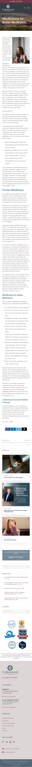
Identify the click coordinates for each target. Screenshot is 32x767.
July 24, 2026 (7, 537)
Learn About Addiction (8, 718)
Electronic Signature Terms (19, 764)
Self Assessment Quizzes (8, 723)
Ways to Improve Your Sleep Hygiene (13, 477)
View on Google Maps (9, 697)
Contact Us (5, 731)
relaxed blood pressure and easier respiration (14, 169)
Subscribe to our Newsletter (12, 749)
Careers (4, 728)
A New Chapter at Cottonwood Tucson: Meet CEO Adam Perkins (15, 511)
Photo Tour (5, 721)
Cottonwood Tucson (11, 26)
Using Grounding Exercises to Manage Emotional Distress (14, 593)
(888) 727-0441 (16, 1)
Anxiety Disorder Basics (10, 540)
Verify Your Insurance (7, 726)
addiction (24, 26)
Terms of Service (17, 763)
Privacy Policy (8, 763)
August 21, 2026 (8, 475)
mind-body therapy (13, 416)
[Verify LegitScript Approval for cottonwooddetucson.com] (22, 646)
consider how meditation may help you (13, 284)
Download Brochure (9, 752)
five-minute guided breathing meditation (13, 391)
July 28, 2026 (7, 508)
